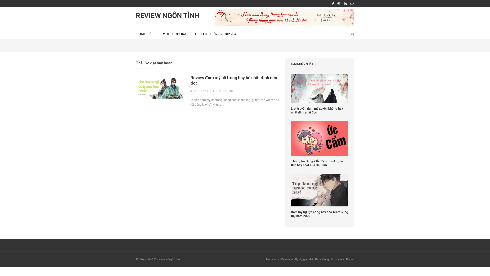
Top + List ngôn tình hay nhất (216, 34)
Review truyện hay (173, 34)
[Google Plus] (352, 4)
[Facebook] (333, 4)
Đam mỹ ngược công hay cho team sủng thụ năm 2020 (319, 214)
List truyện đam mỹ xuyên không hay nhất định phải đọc (317, 110)
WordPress (347, 259)
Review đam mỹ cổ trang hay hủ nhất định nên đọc (233, 80)
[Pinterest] (339, 4)
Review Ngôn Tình (167, 16)
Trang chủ (143, 34)
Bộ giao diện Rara (310, 259)
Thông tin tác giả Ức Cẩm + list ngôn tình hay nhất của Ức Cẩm (317, 163)
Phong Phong (225, 91)
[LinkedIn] (345, 4)
